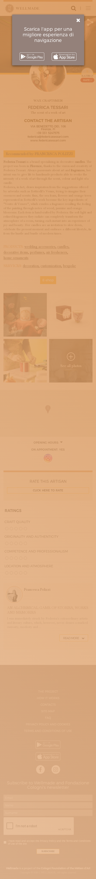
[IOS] (64, 56)
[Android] (32, 56)
